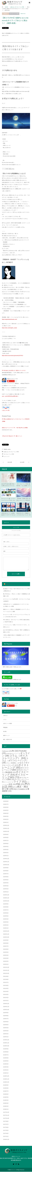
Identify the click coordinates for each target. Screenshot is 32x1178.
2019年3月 (5, 1067)
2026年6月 (5, 807)
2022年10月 (6, 937)
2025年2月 (5, 852)
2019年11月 (6, 1042)
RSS (18, 1164)
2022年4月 (5, 955)
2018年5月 (5, 1097)
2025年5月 (5, 846)
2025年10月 (6, 831)
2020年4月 (5, 1027)
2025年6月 (5, 843)
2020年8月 (5, 1015)
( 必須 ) (6, 541)
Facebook (16, 1164)
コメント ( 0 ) (16, 527)
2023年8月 (5, 907)
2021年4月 (5, 991)
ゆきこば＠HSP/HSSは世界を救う (10, 396)
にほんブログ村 (5, 410)
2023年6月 (5, 913)
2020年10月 (6, 1009)
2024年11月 (6, 861)
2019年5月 (5, 1061)
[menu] (29, 2)
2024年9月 (5, 867)
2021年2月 (5, 997)
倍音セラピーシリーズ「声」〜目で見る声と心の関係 (15, 427)
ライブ (20, 781)
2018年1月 (5, 1109)
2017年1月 (5, 1136)
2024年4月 (5, 882)
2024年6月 (5, 876)
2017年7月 (5, 1124)
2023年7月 (5, 910)
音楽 (16, 789)
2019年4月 (5, 1064)
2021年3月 (5, 994)
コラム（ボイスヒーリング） (15, 760)
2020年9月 (5, 1012)
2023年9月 (5, 904)
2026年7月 (5, 804)
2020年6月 (5, 1021)
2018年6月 (5, 1094)
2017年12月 (6, 1112)
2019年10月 (6, 1045)
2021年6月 (5, 985)
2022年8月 (5, 943)
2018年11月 (6, 1079)
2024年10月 (6, 864)
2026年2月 (5, 819)
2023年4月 (5, 919)
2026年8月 (5, 801)
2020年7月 (5, 1018)
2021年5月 (5, 988)
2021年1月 (5, 1000)
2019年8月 (5, 1052)
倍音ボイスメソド (10, 584)
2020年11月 (6, 1006)
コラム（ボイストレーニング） (15, 757)
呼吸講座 (5, 727)
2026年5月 (5, 810)
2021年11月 (6, 970)
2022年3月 (5, 958)
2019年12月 (6, 1039)
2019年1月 (5, 1073)
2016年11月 (6, 1139)
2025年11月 (6, 828)
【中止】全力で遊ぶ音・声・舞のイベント (12, 436)
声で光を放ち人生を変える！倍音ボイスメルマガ (13, 370)
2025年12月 (6, 825)
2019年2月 (5, 1070)
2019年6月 (5, 1058)
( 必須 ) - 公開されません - (11, 546)
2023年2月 (5, 925)
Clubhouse (6, 751)
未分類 (4, 731)
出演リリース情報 (7, 723)
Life (14, 751)
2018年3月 (5, 1103)
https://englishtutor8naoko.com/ (9, 319)
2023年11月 (6, 898)
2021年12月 (6, 967)
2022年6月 (5, 949)
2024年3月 (5, 885)
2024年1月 (5, 891)
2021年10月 (6, 973)
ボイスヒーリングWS (14, 13)
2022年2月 (5, 961)
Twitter (13, 1164)
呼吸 (20, 784)
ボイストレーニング (15, 766)
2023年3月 (5, 922)
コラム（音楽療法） (12, 763)
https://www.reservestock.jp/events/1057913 (12, 355)
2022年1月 (5, 964)
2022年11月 (6, 934)
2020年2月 (5, 1033)
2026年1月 (5, 822)
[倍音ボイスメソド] (12, 2)
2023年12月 (6, 895)
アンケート (17, 753)
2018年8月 (5, 1088)
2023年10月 (6, 901)
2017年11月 (6, 1115)
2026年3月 (5, 816)
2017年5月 (5, 1130)
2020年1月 (5, 1036)
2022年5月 (5, 952)
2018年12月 (6, 1076)
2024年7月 (5, 873)
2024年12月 (6, 858)
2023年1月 (5, 928)
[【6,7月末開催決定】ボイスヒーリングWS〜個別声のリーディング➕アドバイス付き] (9, 462)
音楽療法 (23, 789)
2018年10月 (6, 1082)
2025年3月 (5, 849)
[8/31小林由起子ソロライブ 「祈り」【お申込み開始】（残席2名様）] (23, 462)
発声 (15, 787)
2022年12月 (6, 931)
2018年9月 (5, 1085)
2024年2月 (5, 888)
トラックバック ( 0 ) (16, 530)
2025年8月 (5, 837)
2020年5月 (5, 1024)
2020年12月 (6, 1003)
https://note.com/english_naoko (9, 327)
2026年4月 (5, 813)
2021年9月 (5, 976)
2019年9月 (5, 1048)
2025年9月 (5, 834)
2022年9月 (5, 940)
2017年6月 (5, 1127)
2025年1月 (5, 855)
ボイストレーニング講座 (15, 769)
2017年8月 (5, 1121)
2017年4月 (5, 1133)
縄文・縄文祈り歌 (7, 739)
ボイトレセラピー (8, 782)
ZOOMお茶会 (9, 753)
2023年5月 (5, 916)
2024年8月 (5, 870)
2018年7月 (5, 1091)
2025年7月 (5, 840)
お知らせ (5, 13)
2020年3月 (5, 1030)
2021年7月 (5, 982)
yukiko (9, 449)
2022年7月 (5, 946)
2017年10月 (6, 1118)
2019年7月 (5, 1055)
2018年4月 (5, 1100)
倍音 (12, 784)
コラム (4, 719)
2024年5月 (5, 879)
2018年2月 (5, 1106)
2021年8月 (5, 979)
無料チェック (6, 735)
